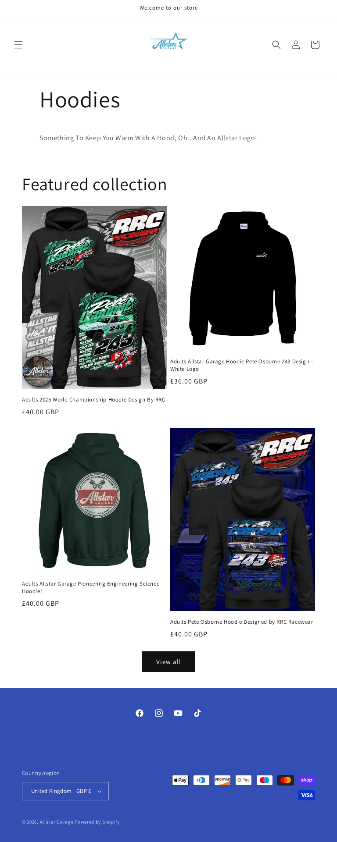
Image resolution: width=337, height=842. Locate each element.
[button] (18, 44)
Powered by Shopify (97, 822)
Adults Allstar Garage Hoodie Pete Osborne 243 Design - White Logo (241, 365)
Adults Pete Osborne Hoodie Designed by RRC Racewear (241, 621)
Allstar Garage (57, 822)
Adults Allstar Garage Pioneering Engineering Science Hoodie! (90, 587)
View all (168, 661)
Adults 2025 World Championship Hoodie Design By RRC (93, 399)
